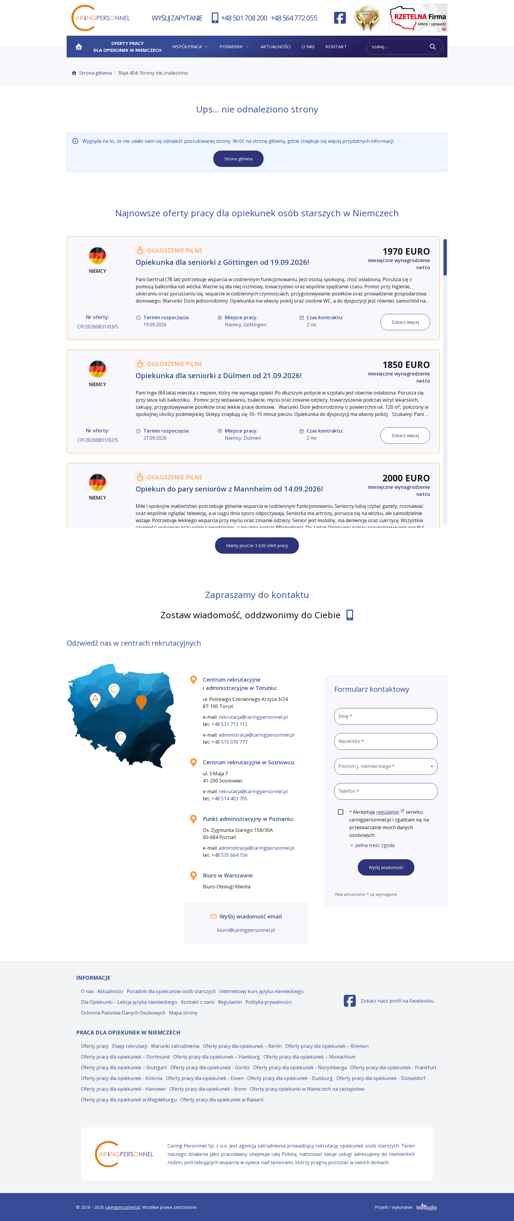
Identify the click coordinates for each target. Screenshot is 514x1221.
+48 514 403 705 (229, 798)
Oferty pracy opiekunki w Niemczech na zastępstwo (307, 1089)
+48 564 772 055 (294, 18)
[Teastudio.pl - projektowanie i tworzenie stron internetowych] (427, 1207)
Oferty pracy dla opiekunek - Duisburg (290, 1078)
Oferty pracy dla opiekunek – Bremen (327, 1046)
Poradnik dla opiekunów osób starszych (171, 991)
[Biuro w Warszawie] (141, 702)
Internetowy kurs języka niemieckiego (261, 991)
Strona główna (95, 73)
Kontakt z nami (197, 1002)
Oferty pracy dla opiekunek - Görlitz (210, 1067)
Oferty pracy (95, 1046)
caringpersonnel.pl (122, 1207)
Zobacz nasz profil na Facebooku (389, 1003)
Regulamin (230, 1002)
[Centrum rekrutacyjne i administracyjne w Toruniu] (114, 690)
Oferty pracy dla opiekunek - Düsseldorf (381, 1078)
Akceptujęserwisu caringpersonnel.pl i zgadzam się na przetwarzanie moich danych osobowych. (393, 829)
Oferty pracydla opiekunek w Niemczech (127, 46)
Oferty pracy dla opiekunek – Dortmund (125, 1056)
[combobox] (386, 766)
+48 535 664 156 (229, 855)
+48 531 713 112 (229, 724)
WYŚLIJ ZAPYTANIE (177, 18)
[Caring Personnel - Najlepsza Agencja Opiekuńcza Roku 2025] (367, 18)
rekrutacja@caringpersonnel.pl (253, 717)
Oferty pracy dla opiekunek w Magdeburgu (129, 1099)
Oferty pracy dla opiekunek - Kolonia (121, 1078)
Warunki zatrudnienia (175, 1046)
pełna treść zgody (375, 845)
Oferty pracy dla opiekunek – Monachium (309, 1056)
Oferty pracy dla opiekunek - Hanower (123, 1089)
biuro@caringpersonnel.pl (246, 930)
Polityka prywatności (268, 1002)
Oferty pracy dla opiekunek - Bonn (208, 1089)
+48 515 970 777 (229, 742)
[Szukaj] (432, 46)
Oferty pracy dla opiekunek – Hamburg (216, 1056)
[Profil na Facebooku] (340, 18)
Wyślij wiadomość (386, 867)
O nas (308, 46)
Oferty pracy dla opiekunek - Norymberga (300, 1067)
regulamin (390, 812)
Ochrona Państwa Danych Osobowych (123, 1012)
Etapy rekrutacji (129, 1046)
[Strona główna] (78, 46)
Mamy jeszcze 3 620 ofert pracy (257, 545)
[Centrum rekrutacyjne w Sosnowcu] (120, 738)
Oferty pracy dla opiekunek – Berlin (242, 1046)
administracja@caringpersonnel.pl (256, 735)
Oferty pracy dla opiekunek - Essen (205, 1078)
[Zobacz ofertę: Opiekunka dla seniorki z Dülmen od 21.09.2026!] (253, 401)
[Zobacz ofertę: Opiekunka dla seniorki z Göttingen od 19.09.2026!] (253, 288)
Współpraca (187, 46)
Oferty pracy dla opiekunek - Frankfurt (393, 1067)
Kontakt (336, 46)
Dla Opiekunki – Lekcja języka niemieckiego (129, 1002)
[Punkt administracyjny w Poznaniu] (95, 700)
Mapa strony (183, 1012)
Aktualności (276, 46)
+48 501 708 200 (244, 18)
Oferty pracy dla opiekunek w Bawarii (221, 1099)
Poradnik (231, 46)
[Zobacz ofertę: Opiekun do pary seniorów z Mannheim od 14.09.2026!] (253, 514)
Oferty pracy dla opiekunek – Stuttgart (124, 1067)
